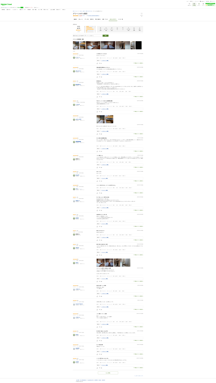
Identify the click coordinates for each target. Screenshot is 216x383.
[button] (76, 45)
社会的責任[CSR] (91, 380)
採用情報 (96, 380)
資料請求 (103, 380)
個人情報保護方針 (83, 380)
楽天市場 (207, 1)
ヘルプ (187, 1)
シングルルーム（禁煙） (105, 60)
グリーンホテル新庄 (80, 13)
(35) (98, 19)
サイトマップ (197, 1)
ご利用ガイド (192, 1)
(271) (113, 19)
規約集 (100, 380)
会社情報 (77, 380)
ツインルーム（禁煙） (104, 178)
